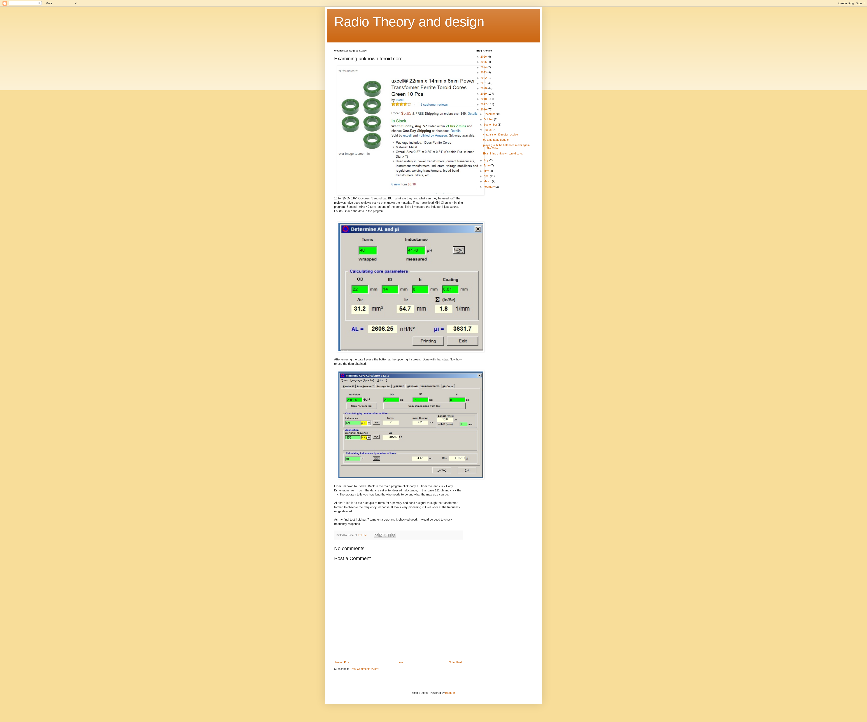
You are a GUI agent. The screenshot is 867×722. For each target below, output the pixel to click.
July (486, 160)
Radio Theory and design (409, 21)
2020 (483, 88)
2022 (483, 77)
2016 (483, 109)
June (487, 165)
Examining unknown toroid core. (503, 153)
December (490, 114)
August (488, 129)
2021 (483, 83)
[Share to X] (385, 535)
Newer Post (342, 662)
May (486, 171)
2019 (483, 93)
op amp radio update (496, 139)
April (487, 176)
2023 (483, 72)
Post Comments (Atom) (365, 669)
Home (399, 662)
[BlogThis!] (380, 535)
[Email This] (376, 535)
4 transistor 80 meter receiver (501, 134)
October (489, 119)
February (489, 186)
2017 (483, 104)
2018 (483, 98)
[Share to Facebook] (389, 535)
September (491, 124)
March (488, 181)
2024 (483, 67)
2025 (483, 61)
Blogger (450, 692)
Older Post (455, 662)
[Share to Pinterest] (393, 535)
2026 (483, 56)
